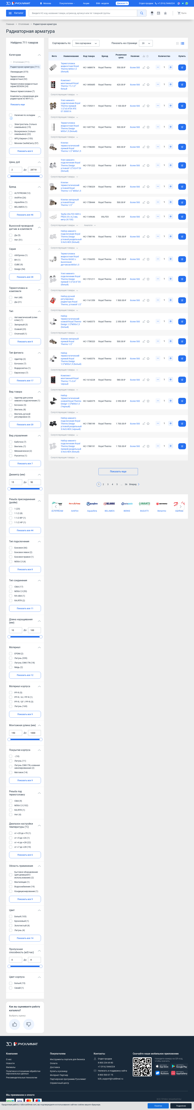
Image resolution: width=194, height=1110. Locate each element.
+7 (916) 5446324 (166, 3)
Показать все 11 (25, 608)
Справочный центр (59, 1083)
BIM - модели (102, 3)
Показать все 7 (25, 463)
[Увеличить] (170, 67)
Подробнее (181, 1106)
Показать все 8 (25, 341)
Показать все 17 (25, 380)
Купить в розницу (58, 1071)
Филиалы (10, 1067)
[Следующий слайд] (180, 506)
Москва (47, 3)
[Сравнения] (158, 13)
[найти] (141, 13)
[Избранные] (165, 13)
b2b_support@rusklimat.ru (110, 1079)
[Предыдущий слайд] (55, 506)
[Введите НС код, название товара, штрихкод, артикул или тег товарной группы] (87, 13)
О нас (9, 1059)
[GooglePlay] (179, 1066)
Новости (10, 1063)
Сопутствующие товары (63, 94)
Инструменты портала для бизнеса (67, 1059)
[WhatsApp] (187, 3)
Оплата (53, 1063)
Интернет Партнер (59, 1075)
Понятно (158, 1106)
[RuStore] (162, 1073)
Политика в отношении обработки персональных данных (23, 1072)
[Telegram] (183, 3)
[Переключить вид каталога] (177, 43)
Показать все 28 (25, 277)
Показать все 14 (25, 938)
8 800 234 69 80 (105, 1062)
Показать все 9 (25, 714)
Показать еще (17, 104)
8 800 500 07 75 (105, 1075)
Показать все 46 (25, 215)
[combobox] (85, 43)
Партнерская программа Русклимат (68, 1079)
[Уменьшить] (158, 67)
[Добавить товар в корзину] (182, 67)
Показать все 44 (25, 530)
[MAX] (179, 3)
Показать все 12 (25, 675)
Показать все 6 (25, 151)
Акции (86, 3)
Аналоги (88, 225)
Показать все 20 (25, 424)
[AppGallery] (179, 1073)
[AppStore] (162, 1066)
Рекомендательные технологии (21, 1077)
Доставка (55, 1067)
